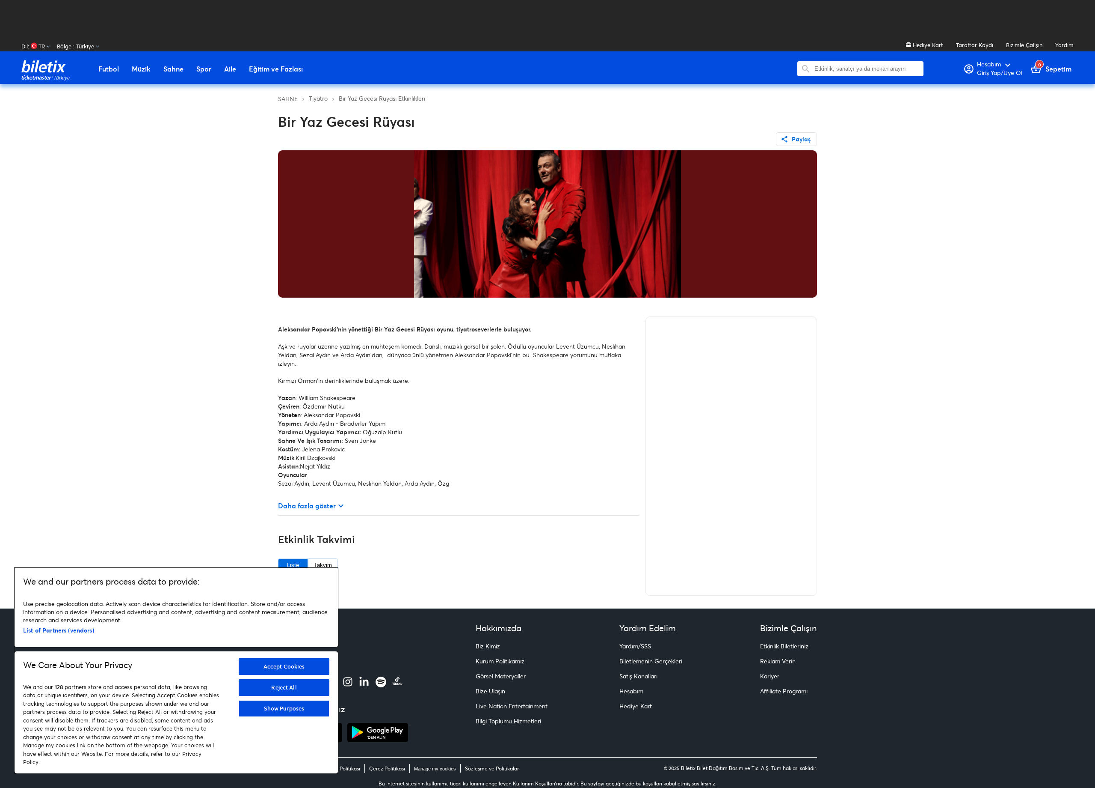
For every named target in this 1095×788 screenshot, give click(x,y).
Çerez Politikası (387, 768)
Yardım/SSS (635, 646)
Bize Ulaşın (490, 691)
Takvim (323, 565)
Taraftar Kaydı (974, 45)
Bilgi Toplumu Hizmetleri (508, 721)
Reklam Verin (778, 661)
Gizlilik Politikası (341, 768)
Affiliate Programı (784, 691)
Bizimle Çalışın (1024, 45)
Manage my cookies (435, 768)
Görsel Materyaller (501, 676)
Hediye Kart (927, 45)
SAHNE (288, 99)
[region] (176, 670)
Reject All (283, 687)
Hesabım (631, 691)
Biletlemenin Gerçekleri (650, 661)
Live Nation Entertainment (512, 706)
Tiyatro (318, 98)
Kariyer (769, 676)
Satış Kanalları (638, 676)
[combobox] (867, 69)
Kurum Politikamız (500, 661)
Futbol (108, 69)
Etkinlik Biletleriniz (784, 646)
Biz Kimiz (488, 646)
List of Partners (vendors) (58, 630)
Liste (293, 565)
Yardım (1064, 45)
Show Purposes (284, 708)
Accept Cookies (284, 666)
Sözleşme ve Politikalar (492, 768)
